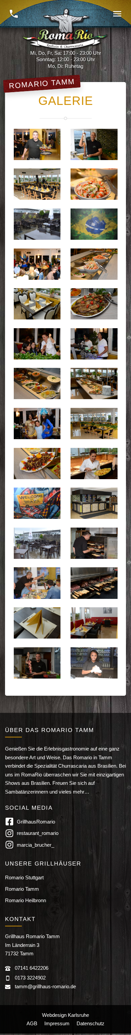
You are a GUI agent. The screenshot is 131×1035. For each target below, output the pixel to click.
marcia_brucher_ (35, 845)
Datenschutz (90, 1023)
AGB (32, 1023)
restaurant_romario (37, 833)
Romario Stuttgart (24, 877)
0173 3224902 (30, 978)
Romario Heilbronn (25, 900)
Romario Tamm (22, 889)
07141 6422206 (31, 968)
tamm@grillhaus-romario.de (45, 986)
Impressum (57, 1023)
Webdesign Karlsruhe (65, 1015)
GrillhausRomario (36, 822)
